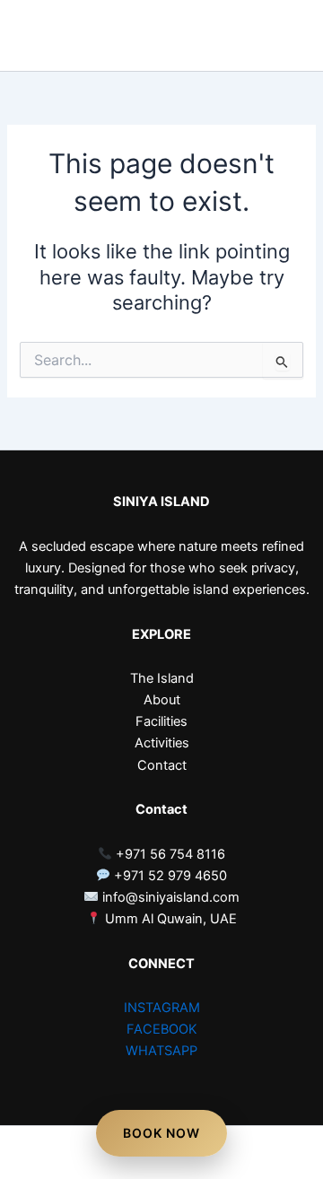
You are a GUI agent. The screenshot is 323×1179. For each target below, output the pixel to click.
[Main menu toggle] (281, 36)
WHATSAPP (161, 1051)
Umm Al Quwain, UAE (169, 919)
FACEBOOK (162, 1029)
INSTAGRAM (162, 1008)
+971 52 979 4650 (168, 876)
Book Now (161, 1132)
